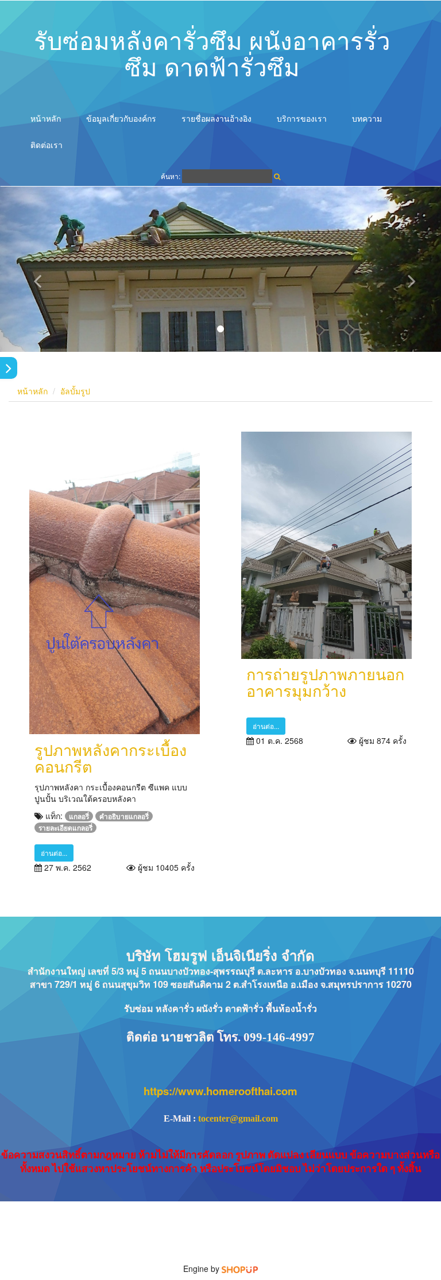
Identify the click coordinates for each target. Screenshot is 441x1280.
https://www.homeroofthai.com (220, 1091)
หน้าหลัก (45, 118)
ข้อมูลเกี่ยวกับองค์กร (121, 118)
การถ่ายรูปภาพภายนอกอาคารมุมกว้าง (325, 682)
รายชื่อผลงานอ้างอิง (216, 118)
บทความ (367, 118)
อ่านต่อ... (54, 853)
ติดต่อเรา (46, 144)
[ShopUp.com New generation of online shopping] (240, 1268)
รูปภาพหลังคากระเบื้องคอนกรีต (110, 758)
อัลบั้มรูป (75, 391)
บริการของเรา (302, 118)
